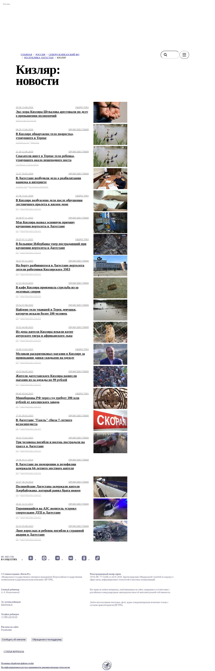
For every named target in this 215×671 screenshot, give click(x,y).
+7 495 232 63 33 (9, 617)
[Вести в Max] (44, 558)
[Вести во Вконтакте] (70, 558)
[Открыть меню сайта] (184, 55)
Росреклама (6, 629)
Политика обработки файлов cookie (17, 663)
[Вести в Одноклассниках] (84, 558)
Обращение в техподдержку (47, 639)
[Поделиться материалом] (107, 665)
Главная (26, 54)
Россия (40, 54)
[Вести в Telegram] (57, 558)
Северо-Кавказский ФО (64, 54)
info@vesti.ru (6, 604)
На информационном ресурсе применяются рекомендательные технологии (35, 667)
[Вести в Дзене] (30, 558)
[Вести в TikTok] (97, 558)
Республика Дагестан (39, 57)
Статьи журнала (14, 651)
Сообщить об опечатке (14, 639)
